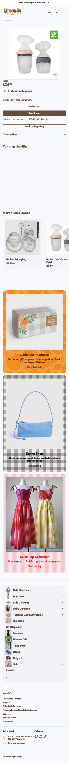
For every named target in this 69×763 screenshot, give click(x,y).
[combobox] (34, 20)
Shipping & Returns (12, 706)
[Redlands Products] (34, 322)
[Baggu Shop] (34, 414)
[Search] (63, 20)
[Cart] (56, 11)
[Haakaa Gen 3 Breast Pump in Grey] (22, 177)
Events (6, 702)
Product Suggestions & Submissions (20, 709)
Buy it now (34, 113)
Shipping (7, 99)
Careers (7, 713)
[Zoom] (56, 75)
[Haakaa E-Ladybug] (22, 243)
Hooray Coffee (9, 717)
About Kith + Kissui (12, 698)
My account (8, 721)
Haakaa (24, 212)
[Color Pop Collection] (34, 514)
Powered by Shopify (12, 756)
